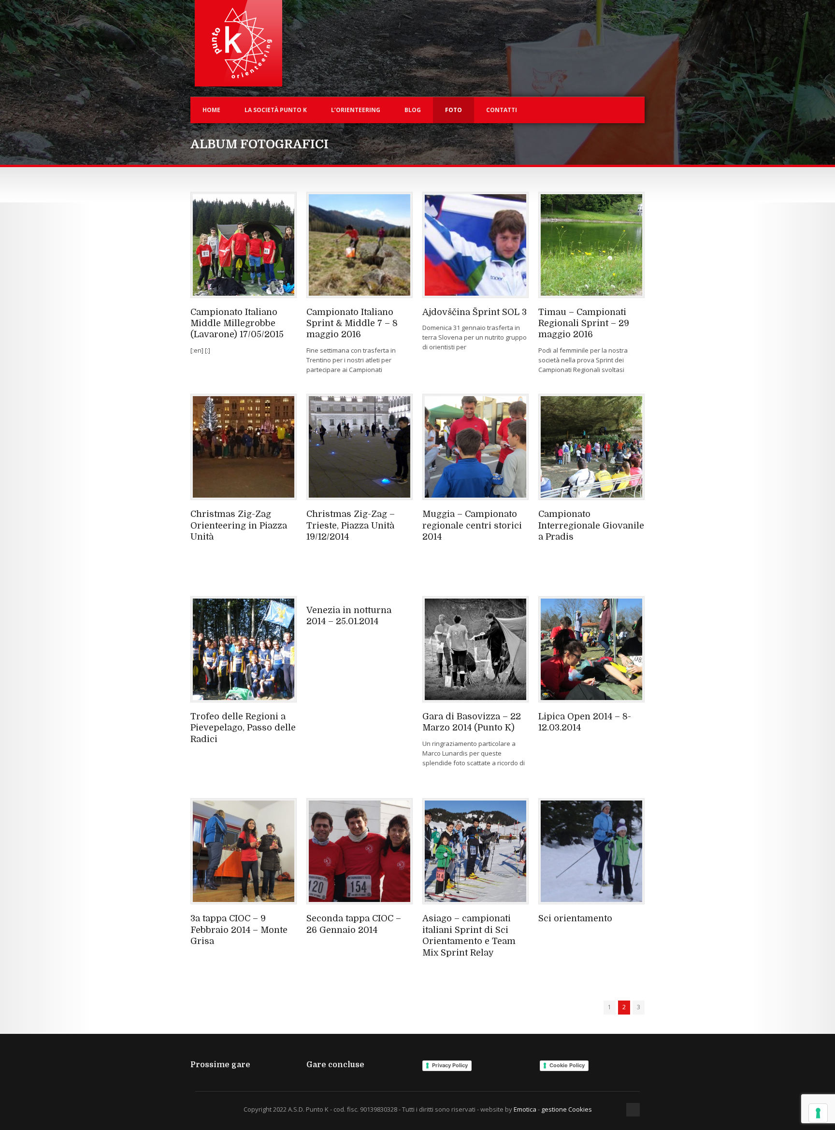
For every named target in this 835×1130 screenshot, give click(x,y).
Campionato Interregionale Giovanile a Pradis (591, 525)
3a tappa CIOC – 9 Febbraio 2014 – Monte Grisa (239, 930)
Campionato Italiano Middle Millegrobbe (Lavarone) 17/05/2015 (237, 323)
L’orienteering (355, 110)
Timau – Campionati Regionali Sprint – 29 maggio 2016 (583, 323)
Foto (453, 110)
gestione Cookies (566, 1109)
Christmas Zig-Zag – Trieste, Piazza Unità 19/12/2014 (350, 525)
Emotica (525, 1109)
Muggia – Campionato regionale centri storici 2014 (472, 525)
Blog (412, 110)
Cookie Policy (567, 1065)
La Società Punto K (276, 110)
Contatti (501, 110)
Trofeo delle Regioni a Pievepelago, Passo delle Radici (243, 728)
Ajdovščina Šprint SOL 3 (474, 312)
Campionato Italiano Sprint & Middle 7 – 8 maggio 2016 (352, 323)
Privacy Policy (450, 1065)
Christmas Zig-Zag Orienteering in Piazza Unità (238, 525)
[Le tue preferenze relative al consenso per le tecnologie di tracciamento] (818, 1113)
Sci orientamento (575, 918)
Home (211, 110)
